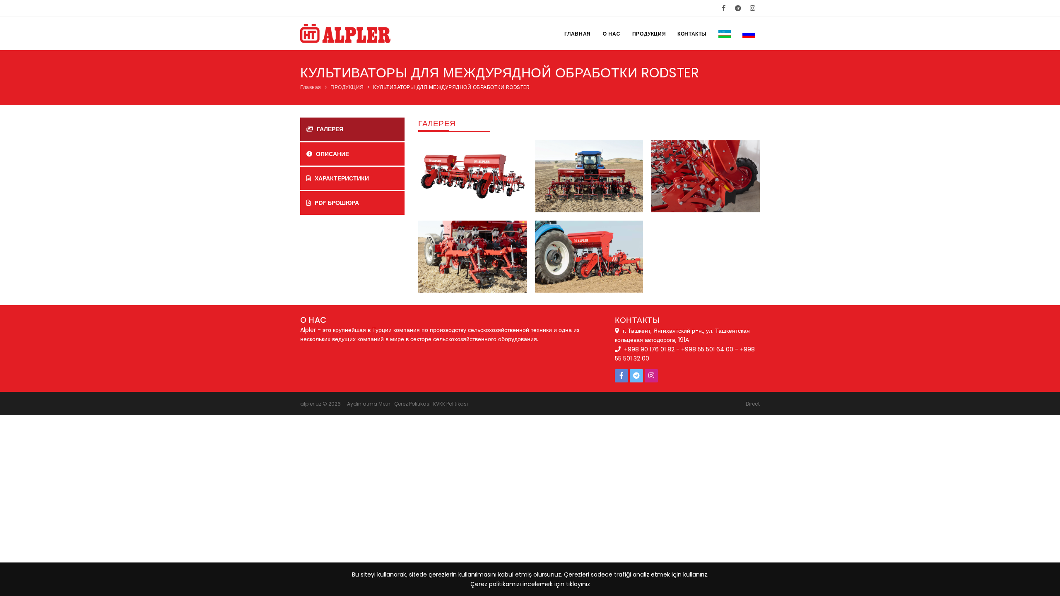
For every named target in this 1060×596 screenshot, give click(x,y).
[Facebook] (723, 8)
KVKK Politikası (450, 403)
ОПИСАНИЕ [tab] (332, 154)
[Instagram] (752, 8)
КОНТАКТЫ (692, 33)
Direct (753, 403)
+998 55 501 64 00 (707, 349)
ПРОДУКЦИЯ (649, 33)
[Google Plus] (738, 8)
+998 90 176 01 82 (649, 349)
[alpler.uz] (345, 46)
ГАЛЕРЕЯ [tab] (329, 129)
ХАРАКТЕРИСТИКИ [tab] (341, 178)
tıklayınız (578, 584)
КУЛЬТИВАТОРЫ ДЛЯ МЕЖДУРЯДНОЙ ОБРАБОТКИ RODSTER (451, 87)
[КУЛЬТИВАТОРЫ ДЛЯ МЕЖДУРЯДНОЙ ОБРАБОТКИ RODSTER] (472, 176)
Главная (577, 33)
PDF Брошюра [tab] (336, 203)
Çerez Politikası (412, 403)
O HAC (611, 33)
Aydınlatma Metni (369, 403)
